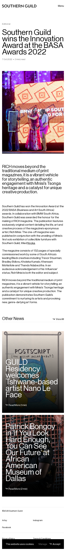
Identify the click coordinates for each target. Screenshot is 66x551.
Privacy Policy (8, 538)
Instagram (38, 520)
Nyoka (31, 243)
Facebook (6, 527)
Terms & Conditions (42, 538)
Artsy (4, 520)
